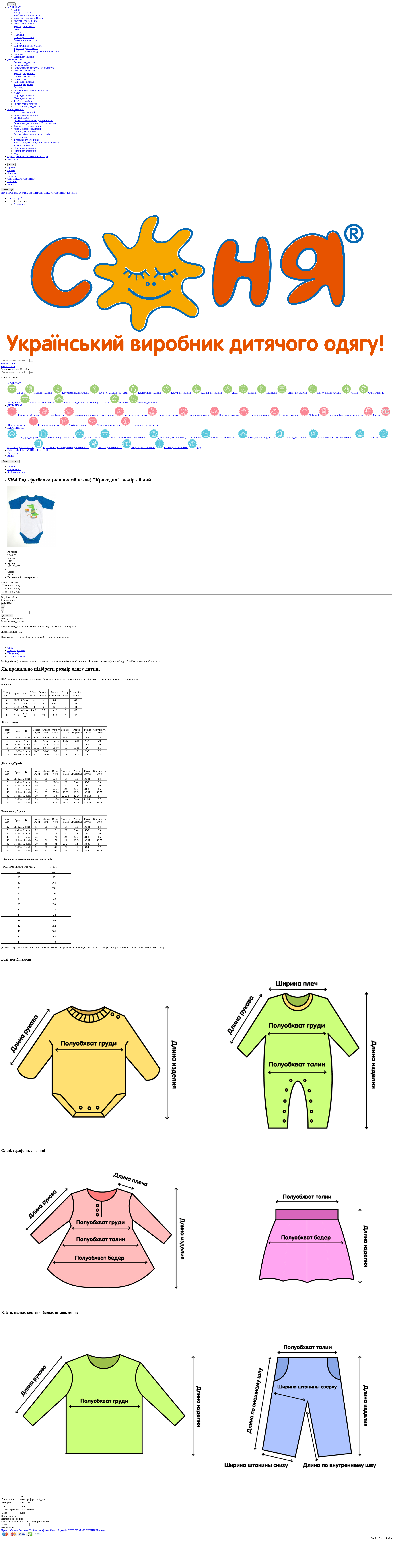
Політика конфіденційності (43, 1530)
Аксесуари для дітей (24, 112)
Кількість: (6, 602)
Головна (11, 466)
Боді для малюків (22, 12)
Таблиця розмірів (16, 656)
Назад (11, 4)
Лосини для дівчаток (24, 62)
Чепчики (18, 54)
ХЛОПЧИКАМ (15, 109)
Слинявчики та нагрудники (28, 45)
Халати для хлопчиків (25, 145)
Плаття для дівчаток (24, 81)
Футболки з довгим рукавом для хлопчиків (36, 142)
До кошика (7, 615)
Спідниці (18, 87)
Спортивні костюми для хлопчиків (32, 134)
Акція (10, 184)
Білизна (17, 9)
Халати (17, 92)
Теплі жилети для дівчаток (27, 106)
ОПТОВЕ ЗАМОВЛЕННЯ (21, 178)
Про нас (11, 167)
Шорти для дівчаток (24, 95)
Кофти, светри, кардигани (27, 128)
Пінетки (18, 32)
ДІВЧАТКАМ (14, 59)
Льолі (16, 29)
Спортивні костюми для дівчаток (31, 90)
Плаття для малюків (24, 37)
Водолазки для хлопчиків (27, 115)
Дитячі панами (21, 117)
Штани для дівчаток (24, 98)
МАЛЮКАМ (14, 7)
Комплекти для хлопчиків (27, 126)
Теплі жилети (21, 137)
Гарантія (11, 176)
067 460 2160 (8, 363)
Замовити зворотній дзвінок (16, 369)
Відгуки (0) (13, 653)
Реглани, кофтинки (23, 84)
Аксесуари (13, 159)
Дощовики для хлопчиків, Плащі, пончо (35, 123)
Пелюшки (19, 34)
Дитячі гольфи (21, 65)
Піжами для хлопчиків (25, 131)
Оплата (11, 170)
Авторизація (20, 201)
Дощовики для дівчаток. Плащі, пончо (34, 68)
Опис (10, 647)
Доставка (12, 173)
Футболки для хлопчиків (27, 139)
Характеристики (16, 650)
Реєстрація (19, 204)
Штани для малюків (24, 56)
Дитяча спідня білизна (25, 104)
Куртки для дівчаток (24, 73)
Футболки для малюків (26, 48)
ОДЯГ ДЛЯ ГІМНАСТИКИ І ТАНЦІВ (27, 156)
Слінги (17, 43)
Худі (16, 153)
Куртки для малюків (24, 26)
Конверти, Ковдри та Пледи (28, 18)
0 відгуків (11, 554)
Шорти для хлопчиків (25, 148)
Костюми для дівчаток (25, 70)
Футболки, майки (23, 101)
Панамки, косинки (23, 79)
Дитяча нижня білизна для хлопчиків (33, 120)
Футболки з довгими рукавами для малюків (36, 51)
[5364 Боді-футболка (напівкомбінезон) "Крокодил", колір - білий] (32, 546)
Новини (100, 1530)
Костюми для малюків (25, 21)
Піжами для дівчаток (24, 76)
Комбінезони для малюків (27, 15)
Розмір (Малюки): (10, 582)
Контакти (12, 181)
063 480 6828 (8, 366)
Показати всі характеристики (22, 577)
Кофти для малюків (24, 23)
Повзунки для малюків (25, 40)
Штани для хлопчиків (25, 151)
